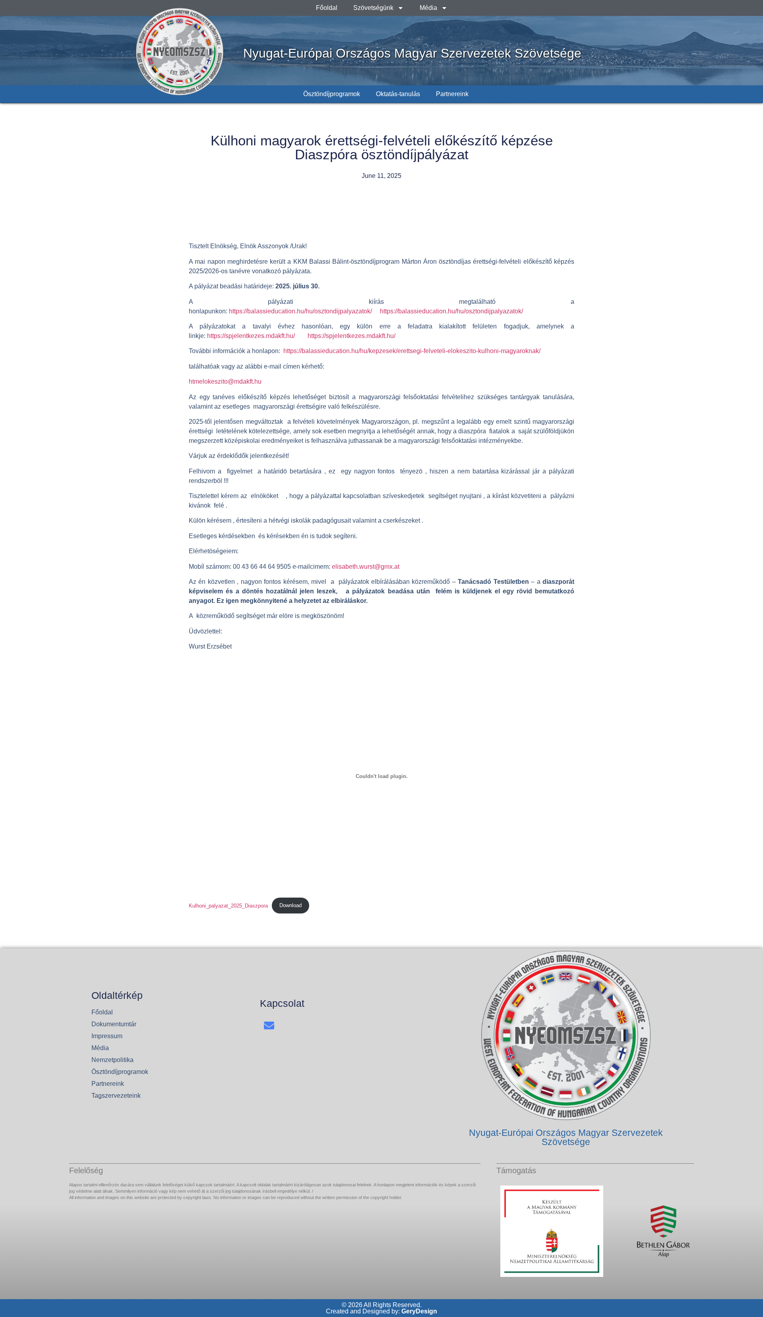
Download (290, 905)
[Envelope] (269, 1025)
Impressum (106, 1036)
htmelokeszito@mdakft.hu (225, 381)
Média (428, 7)
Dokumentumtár (113, 1024)
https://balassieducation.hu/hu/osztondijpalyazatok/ (301, 311)
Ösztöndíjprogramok (331, 94)
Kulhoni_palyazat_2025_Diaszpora (228, 905)
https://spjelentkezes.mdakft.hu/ (251, 335)
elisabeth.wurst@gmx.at (365, 566)
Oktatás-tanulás (398, 94)
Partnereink (452, 94)
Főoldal (326, 7)
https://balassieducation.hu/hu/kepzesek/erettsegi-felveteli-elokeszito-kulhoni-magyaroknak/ (411, 351)
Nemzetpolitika (112, 1059)
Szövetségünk (373, 7)
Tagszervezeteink (116, 1095)
